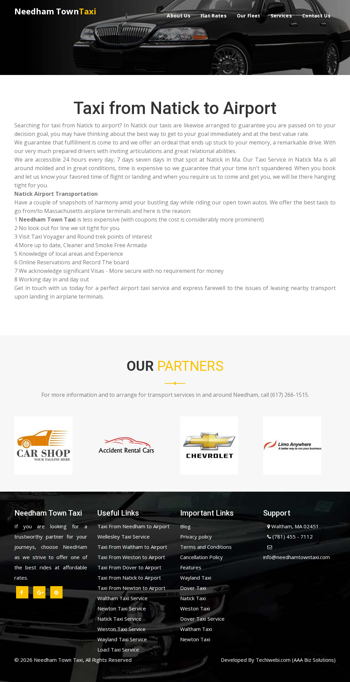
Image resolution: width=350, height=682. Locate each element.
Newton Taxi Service (121, 608)
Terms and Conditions (206, 546)
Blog (185, 526)
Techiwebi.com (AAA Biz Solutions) (295, 659)
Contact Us (316, 15)
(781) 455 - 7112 (292, 536)
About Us (178, 15)
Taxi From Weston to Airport (131, 557)
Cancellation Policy (201, 557)
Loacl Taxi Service (118, 649)
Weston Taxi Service (121, 629)
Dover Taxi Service (202, 618)
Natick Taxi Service (119, 618)
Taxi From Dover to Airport (129, 567)
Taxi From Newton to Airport (131, 587)
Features (190, 567)
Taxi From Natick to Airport (129, 577)
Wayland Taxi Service (122, 639)
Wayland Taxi (195, 577)
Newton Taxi (195, 639)
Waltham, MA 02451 (294, 526)
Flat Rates (214, 15)
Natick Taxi (193, 598)
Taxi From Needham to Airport (133, 526)
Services (281, 15)
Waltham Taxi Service (122, 598)
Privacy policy (196, 536)
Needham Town (55, 11)
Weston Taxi (195, 608)
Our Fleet (248, 15)
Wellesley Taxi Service (123, 536)
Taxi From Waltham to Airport (132, 546)
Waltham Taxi (196, 629)
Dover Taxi (193, 587)
